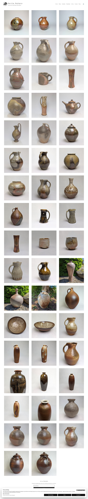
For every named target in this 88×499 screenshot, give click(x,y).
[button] (60, 4)
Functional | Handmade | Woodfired (14, 5)
